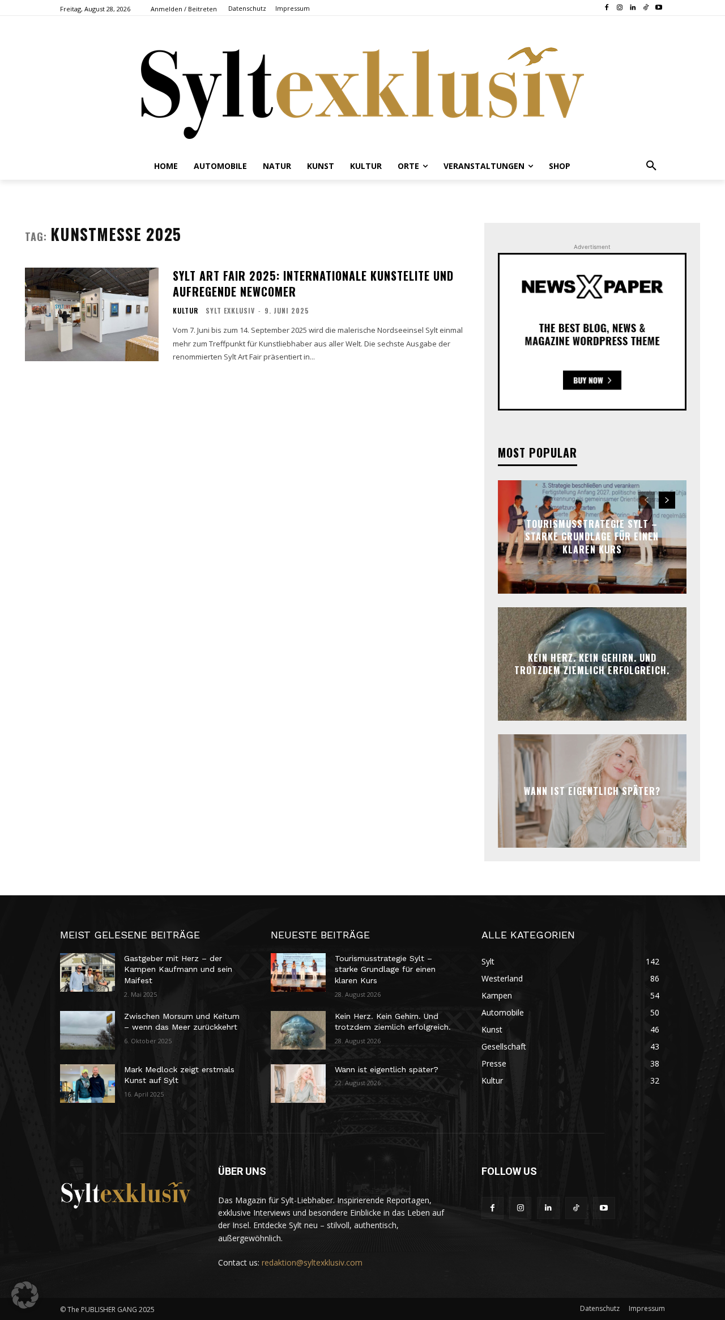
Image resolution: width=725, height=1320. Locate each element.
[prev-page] (646, 500)
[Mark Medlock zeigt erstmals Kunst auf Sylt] (87, 1083)
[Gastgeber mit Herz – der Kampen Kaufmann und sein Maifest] (87, 972)
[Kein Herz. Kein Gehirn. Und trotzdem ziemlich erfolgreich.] (298, 1030)
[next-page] (667, 500)
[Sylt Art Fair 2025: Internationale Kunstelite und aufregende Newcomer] (92, 314)
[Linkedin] (632, 8)
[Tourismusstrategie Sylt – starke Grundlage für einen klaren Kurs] (298, 972)
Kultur (185, 310)
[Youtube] (658, 8)
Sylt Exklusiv (230, 310)
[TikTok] (645, 8)
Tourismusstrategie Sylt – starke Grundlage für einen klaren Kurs (592, 536)
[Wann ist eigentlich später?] (298, 1083)
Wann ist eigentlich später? (592, 791)
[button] (651, 166)
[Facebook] (606, 8)
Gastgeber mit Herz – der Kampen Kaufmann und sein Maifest (178, 969)
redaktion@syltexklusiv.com (312, 1262)
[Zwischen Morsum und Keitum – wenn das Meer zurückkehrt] (87, 1030)
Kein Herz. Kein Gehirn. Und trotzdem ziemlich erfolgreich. (591, 663)
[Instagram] (619, 8)
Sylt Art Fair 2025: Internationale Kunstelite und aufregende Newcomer (313, 283)
